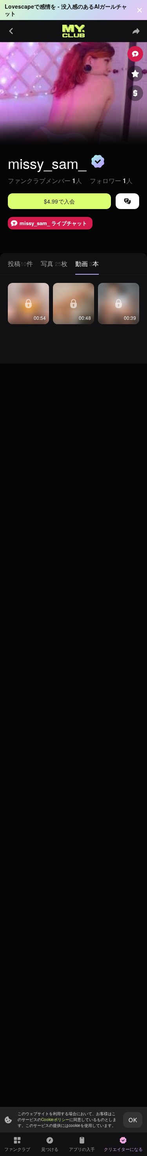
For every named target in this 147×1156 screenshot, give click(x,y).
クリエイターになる (123, 1149)
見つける (49, 1149)
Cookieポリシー (55, 1119)
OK (132, 1120)
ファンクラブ (17, 1149)
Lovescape (19, 6)
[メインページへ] (73, 31)
